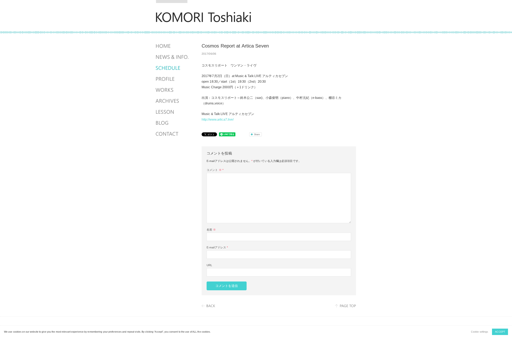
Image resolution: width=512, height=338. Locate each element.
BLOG (173, 123)
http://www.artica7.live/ (218, 119)
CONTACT (173, 134)
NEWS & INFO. (173, 57)
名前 (211, 229)
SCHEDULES (173, 68)
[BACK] (209, 305)
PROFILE (173, 79)
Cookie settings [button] (479, 331)
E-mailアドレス (217, 247)
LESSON (173, 112)
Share (257, 134)
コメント (215, 170)
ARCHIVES (173, 101)
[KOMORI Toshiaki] (203, 19)
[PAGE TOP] (345, 305)
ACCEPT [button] (500, 331)
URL (209, 265)
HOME (173, 46)
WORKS (173, 90)
